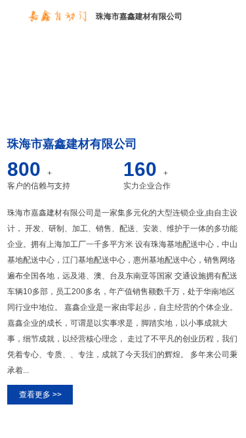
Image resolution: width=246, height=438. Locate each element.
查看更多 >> (40, 394)
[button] (118, 108)
